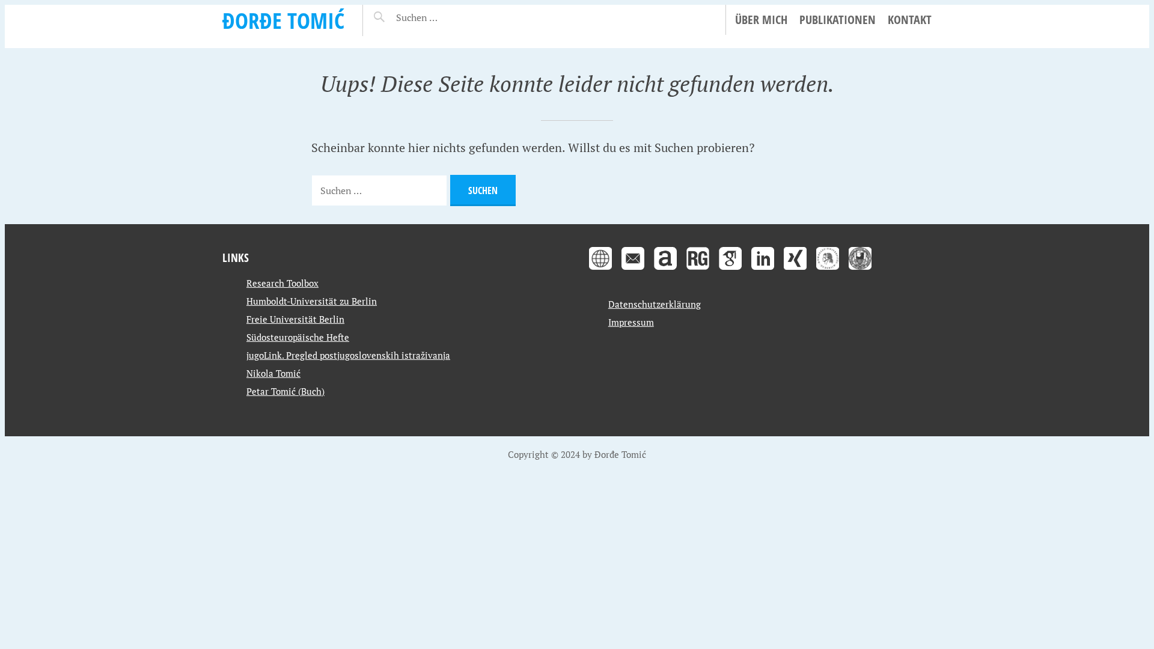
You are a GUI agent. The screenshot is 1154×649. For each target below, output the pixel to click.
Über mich (761, 19)
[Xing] (795, 271)
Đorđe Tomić (283, 20)
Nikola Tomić (273, 373)
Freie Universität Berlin (295, 319)
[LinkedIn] (762, 271)
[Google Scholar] (730, 271)
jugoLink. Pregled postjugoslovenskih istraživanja (348, 355)
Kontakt (910, 19)
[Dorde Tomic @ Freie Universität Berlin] (860, 271)
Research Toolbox (282, 283)
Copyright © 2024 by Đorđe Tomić (577, 454)
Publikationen (837, 19)
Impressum (631, 322)
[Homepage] (600, 271)
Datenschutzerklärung (654, 304)
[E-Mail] (633, 271)
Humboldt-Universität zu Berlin (311, 301)
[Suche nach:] (445, 17)
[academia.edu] (665, 271)
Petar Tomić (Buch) (285, 391)
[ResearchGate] (698, 271)
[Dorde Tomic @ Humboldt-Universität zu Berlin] (827, 271)
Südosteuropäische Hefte (297, 337)
